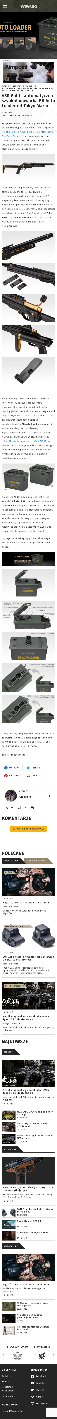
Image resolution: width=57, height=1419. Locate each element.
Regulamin (8, 1396)
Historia (6, 1381)
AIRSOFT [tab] (8, 1052)
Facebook (41, 1376)
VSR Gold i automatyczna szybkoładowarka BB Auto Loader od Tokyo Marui (27, 89)
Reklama (7, 60)
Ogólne (30, 86)
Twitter (39, 1390)
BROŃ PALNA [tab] (10, 1149)
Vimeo (39, 1397)
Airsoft (17, 86)
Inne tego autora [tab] (36, 861)
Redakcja (7, 1376)
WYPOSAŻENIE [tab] (11, 1246)
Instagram (41, 1403)
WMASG (5, 86)
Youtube (40, 1383)
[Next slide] (53, 1355)
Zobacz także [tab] (11, 861)
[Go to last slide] (3, 1355)
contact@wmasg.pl (12, 1411)
